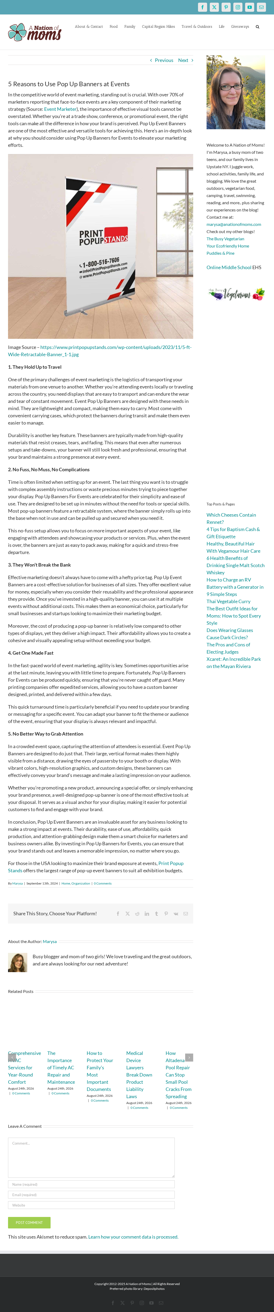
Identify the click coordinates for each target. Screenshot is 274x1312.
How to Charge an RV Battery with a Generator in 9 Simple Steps (235, 587)
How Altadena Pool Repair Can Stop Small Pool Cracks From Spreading (179, 1074)
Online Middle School (229, 267)
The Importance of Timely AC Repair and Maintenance (61, 1067)
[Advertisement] (236, 409)
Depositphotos (154, 1289)
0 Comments (103, 883)
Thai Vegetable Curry (228, 601)
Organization (80, 883)
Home (66, 883)
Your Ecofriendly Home (228, 245)
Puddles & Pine (220, 253)
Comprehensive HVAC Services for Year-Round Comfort (24, 1067)
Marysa (17, 883)
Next (183, 60)
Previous (164, 60)
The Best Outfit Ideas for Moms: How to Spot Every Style (234, 616)
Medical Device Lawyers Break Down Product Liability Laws (139, 1074)
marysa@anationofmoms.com (234, 224)
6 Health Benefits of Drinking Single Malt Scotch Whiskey (236, 565)
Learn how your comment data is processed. (133, 1237)
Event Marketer (60, 109)
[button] (257, 26)
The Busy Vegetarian (225, 238)
